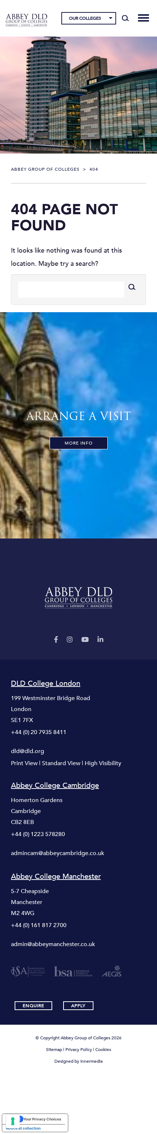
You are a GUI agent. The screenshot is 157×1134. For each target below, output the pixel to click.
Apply (78, 1006)
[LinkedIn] (100, 640)
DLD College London (45, 683)
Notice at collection (23, 1128)
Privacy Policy (78, 1049)
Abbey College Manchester (56, 876)
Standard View (61, 763)
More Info (79, 443)
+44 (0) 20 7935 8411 (38, 732)
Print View (24, 763)
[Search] (125, 18)
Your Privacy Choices (42, 1119)
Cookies (103, 1049)
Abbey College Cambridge (55, 785)
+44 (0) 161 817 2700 (38, 925)
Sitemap (54, 1049)
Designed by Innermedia (78, 1061)
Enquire (33, 1006)
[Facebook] (56, 640)
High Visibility (103, 763)
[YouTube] (85, 640)
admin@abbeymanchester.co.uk (53, 944)
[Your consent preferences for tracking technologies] (13, 1121)
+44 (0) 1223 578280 (38, 834)
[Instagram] (69, 640)
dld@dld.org (27, 751)
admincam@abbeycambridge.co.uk (57, 853)
